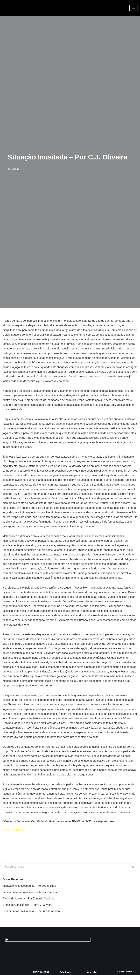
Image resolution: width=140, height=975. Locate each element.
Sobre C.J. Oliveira (14, 830)
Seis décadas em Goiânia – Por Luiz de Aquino (31, 911)
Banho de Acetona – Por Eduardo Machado (29, 898)
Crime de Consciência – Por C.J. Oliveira (27, 904)
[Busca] (133, 866)
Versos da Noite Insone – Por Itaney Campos (30, 892)
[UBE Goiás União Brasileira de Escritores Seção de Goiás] (11, 7)
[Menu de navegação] (133, 8)
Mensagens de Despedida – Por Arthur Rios (29, 885)
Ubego (15, 168)
